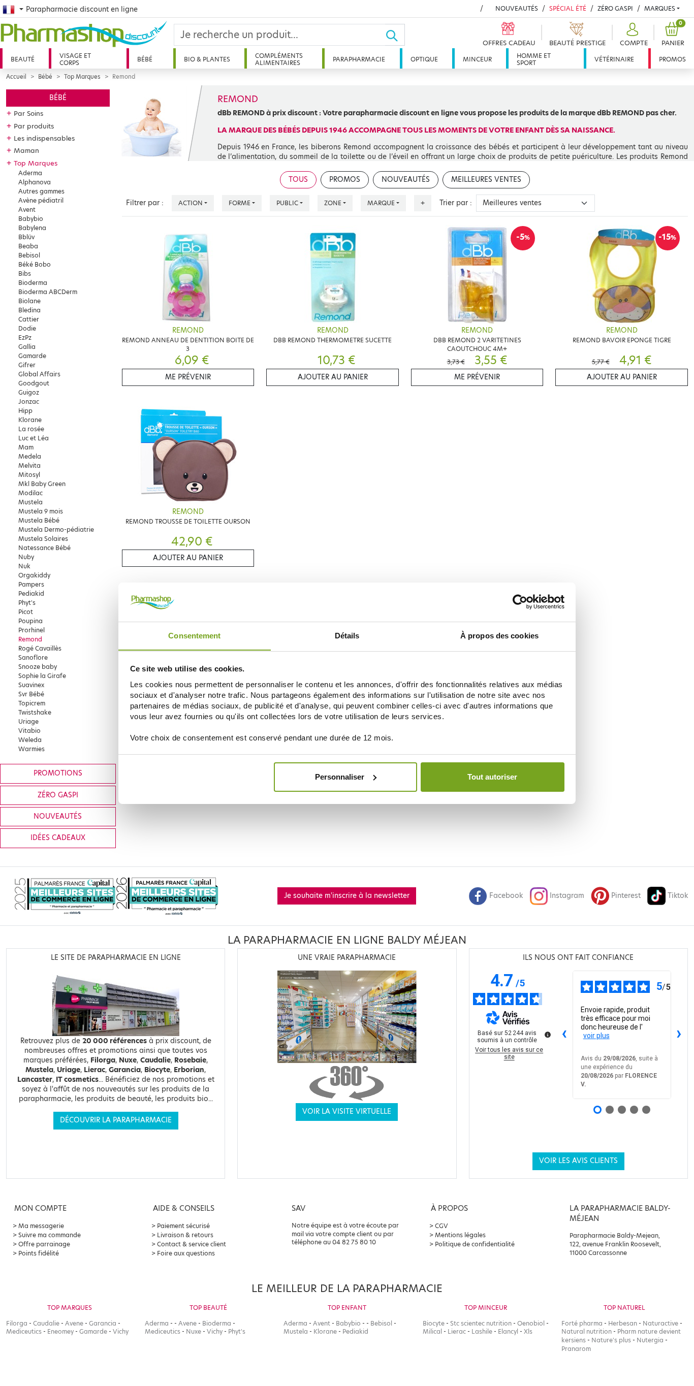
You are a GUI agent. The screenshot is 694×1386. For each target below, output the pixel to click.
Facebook (506, 895)
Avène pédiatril (41, 200)
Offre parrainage (44, 1244)
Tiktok (678, 895)
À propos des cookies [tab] (499, 635)
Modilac (30, 493)
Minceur (477, 59)
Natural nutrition (586, 1331)
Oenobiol (531, 1323)
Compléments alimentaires (279, 59)
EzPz (24, 337)
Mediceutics (24, 1331)
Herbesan (622, 1323)
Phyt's (27, 602)
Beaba (28, 246)
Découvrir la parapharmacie (116, 1120)
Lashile (481, 1331)
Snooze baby (37, 666)
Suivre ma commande (49, 1235)
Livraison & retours (185, 1235)
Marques (659, 8)
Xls (528, 1331)
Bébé (144, 59)
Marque (381, 203)
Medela (29, 456)
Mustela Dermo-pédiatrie (56, 529)
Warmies (31, 749)
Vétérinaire (614, 59)
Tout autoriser (492, 776)
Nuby (26, 557)
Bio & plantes (207, 59)
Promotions (58, 773)
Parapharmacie (359, 59)
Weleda (30, 739)
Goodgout (33, 383)
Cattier (28, 319)
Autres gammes (41, 191)
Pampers (31, 584)
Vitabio (29, 730)
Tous (298, 179)
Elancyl (508, 1331)
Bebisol (29, 255)
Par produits (34, 126)
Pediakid (31, 593)
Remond (30, 639)
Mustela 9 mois (40, 511)
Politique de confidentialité (475, 1244)
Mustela (30, 502)
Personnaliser (339, 776)
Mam (26, 447)
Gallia (27, 346)
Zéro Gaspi (615, 8)
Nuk (24, 566)
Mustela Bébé (38, 520)
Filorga (16, 1323)
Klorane (30, 419)
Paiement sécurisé (183, 1225)
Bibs (24, 273)
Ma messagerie (41, 1225)
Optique (424, 59)
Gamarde (32, 355)
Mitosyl (29, 474)
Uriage (28, 721)
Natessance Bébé (44, 547)
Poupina (30, 621)
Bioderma (32, 282)
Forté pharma (582, 1323)
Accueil (16, 77)
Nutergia (650, 1340)
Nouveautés (516, 8)
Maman (26, 150)
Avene (74, 1323)
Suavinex (31, 685)
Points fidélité (38, 1253)
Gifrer (27, 365)
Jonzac (28, 401)
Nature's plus (611, 1340)
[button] (632, 35)
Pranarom (576, 1348)
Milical (432, 1331)
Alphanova (34, 182)
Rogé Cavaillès (39, 648)
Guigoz (28, 392)
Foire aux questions (186, 1253)
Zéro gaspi (58, 795)
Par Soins (28, 113)
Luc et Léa (33, 438)
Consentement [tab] (194, 635)
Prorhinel (31, 630)
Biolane (29, 301)
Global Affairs (39, 374)
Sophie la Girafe (42, 675)
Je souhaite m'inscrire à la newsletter (346, 895)
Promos (672, 59)
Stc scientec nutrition (481, 1323)
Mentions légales (460, 1235)
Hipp (25, 410)
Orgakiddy (34, 575)
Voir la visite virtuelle (346, 1111)
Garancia (102, 1323)
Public (287, 203)
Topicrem (31, 703)
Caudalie (46, 1323)
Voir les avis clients (578, 1161)
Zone (332, 203)
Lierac (457, 1331)
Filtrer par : (145, 203)
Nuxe (193, 1331)
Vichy (121, 1331)
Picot (25, 611)
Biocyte (434, 1323)
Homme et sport (534, 59)
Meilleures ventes (486, 179)
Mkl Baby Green (42, 483)
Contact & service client (191, 1244)
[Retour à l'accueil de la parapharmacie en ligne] (87, 34)
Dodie (27, 328)
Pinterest (626, 895)
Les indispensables (44, 138)
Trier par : (455, 203)
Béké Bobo (34, 264)
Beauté (23, 59)
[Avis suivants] (679, 1034)
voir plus (596, 1036)
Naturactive (660, 1323)
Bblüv (26, 237)
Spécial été (567, 8)
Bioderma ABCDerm (47, 291)
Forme (239, 203)
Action (190, 203)
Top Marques (82, 77)
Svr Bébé (31, 694)
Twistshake (34, 712)
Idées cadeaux (57, 838)
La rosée (31, 429)
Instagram (567, 895)
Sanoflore (33, 657)
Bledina (29, 310)
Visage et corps (75, 59)
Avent (27, 209)
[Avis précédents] (564, 1034)
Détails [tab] (347, 635)
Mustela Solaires (43, 538)
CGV (441, 1225)
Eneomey (60, 1331)
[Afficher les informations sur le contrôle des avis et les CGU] (548, 1034)
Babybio (30, 218)
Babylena (32, 227)
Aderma (30, 173)
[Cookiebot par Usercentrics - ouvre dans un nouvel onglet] (520, 601)
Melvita (29, 465)
